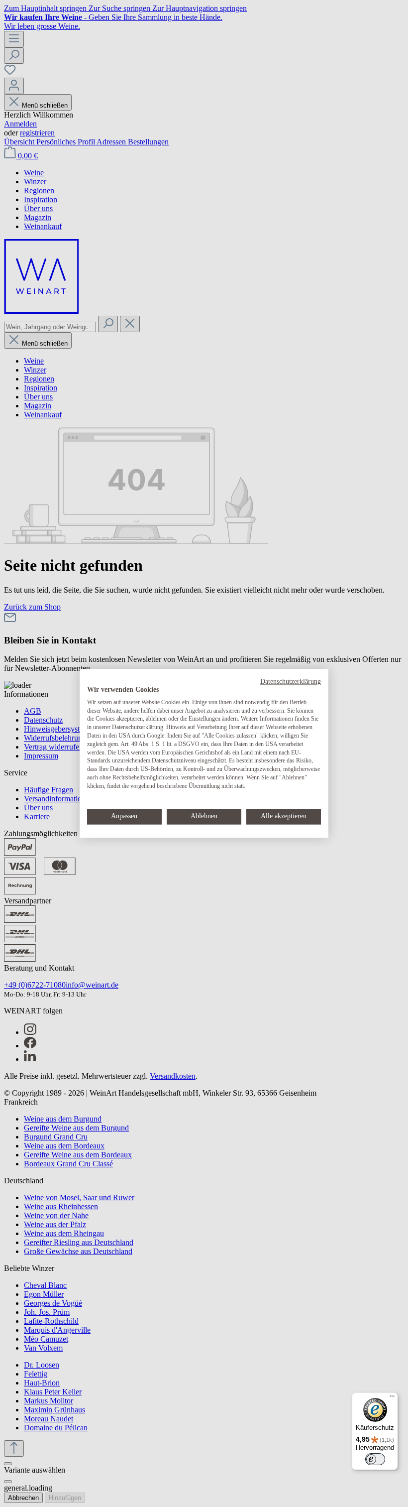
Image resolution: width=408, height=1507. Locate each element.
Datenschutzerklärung (290, 681)
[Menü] (392, 1398)
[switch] (375, 1459)
